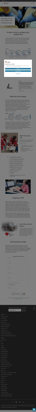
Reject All (18, 68)
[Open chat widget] (34, 409)
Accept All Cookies (18, 71)
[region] (18, 68)
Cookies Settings (18, 73)
